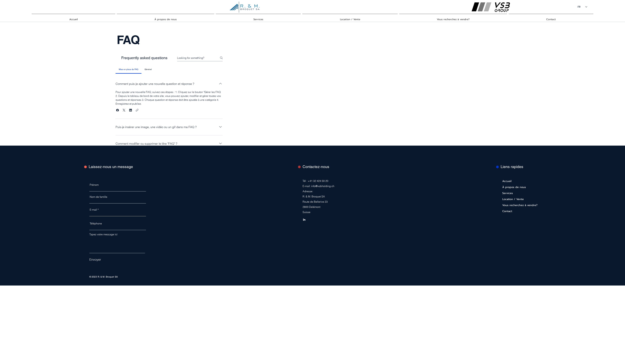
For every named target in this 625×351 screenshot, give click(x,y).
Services (507, 193)
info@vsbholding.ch (322, 186)
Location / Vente (512, 199)
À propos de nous (512, 187)
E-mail (93, 209)
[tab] (128, 69)
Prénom (94, 184)
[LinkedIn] (304, 219)
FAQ (128, 40)
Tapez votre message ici (103, 234)
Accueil (507, 181)
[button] (117, 110)
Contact (507, 211)
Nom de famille (98, 196)
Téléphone (96, 223)
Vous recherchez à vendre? (512, 205)
